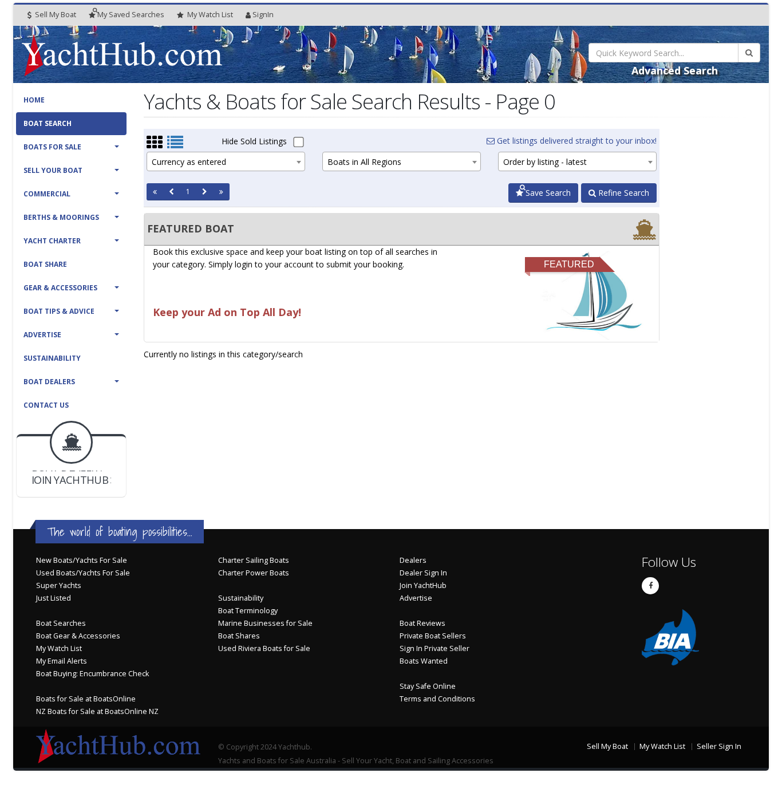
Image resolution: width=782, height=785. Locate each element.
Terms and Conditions (437, 699)
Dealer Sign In (423, 573)
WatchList (210, 14)
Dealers (413, 560)
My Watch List (59, 648)
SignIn (263, 14)
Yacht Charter (52, 241)
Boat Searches (61, 623)
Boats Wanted (424, 661)
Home (34, 100)
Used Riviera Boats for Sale (264, 648)
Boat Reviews (422, 623)
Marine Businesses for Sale (265, 623)
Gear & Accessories (60, 288)
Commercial (46, 194)
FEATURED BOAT (190, 228)
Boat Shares (239, 636)
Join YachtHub (423, 585)
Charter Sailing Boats (253, 560)
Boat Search (47, 123)
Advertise (42, 335)
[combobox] (226, 161)
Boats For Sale (52, 147)
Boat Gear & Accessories (78, 636)
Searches (130, 14)
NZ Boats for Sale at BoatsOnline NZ (97, 711)
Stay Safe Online (428, 686)
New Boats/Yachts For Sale (81, 560)
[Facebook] (650, 585)
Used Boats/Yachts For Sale (83, 573)
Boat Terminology (248, 611)
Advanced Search (674, 70)
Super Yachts (58, 585)
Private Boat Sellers (433, 636)
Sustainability (52, 358)
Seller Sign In (719, 746)
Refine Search (622, 192)
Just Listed (53, 598)
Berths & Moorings (61, 217)
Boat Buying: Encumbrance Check (92, 674)
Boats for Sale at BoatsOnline (86, 699)
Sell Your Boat (52, 170)
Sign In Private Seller (434, 648)
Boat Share (45, 264)
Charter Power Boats (253, 573)
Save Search (547, 192)
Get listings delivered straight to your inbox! (576, 140)
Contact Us (46, 405)
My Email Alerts (61, 661)
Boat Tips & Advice (58, 311)
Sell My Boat (54, 14)
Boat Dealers (49, 381)
